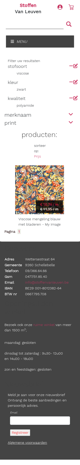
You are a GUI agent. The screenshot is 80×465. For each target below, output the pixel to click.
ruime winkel (43, 325)
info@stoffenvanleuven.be (47, 282)
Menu (21, 41)
